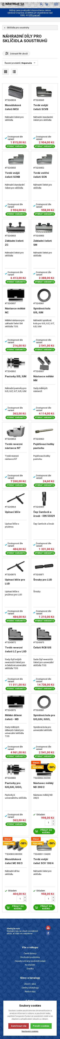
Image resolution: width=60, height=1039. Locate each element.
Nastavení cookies (30, 1031)
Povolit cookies (41, 1026)
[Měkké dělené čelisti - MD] (16, 702)
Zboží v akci (30, 984)
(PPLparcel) (34, 15)
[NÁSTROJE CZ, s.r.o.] (12, 4)
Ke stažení (30, 965)
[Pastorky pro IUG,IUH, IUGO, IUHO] (16, 770)
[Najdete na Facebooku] (48, 933)
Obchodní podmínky (30, 957)
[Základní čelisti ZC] (16, 228)
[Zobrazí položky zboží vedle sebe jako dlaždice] (5, 72)
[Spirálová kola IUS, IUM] (44, 295)
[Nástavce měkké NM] (44, 363)
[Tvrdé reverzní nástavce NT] (16, 431)
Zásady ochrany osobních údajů (30, 961)
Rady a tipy (30, 991)
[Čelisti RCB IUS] (44, 634)
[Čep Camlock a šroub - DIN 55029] (44, 499)
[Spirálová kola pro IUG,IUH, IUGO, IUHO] (44, 702)
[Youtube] (48, 928)
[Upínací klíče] (16, 499)
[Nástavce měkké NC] (16, 295)
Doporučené (28, 63)
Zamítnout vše (18, 1026)
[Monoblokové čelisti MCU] (16, 92)
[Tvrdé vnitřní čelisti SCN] (44, 160)
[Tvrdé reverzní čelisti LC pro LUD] (16, 634)
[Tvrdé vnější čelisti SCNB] (16, 160)
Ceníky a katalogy (30, 987)
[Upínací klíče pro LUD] (16, 567)
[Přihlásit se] (41, 4)
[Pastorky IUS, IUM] (16, 363)
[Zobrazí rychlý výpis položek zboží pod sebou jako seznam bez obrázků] (14, 72)
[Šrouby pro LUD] (44, 567)
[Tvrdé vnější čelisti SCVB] (44, 92)
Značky (30, 968)
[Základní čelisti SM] (44, 228)
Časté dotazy (30, 953)
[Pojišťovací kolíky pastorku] (44, 431)
